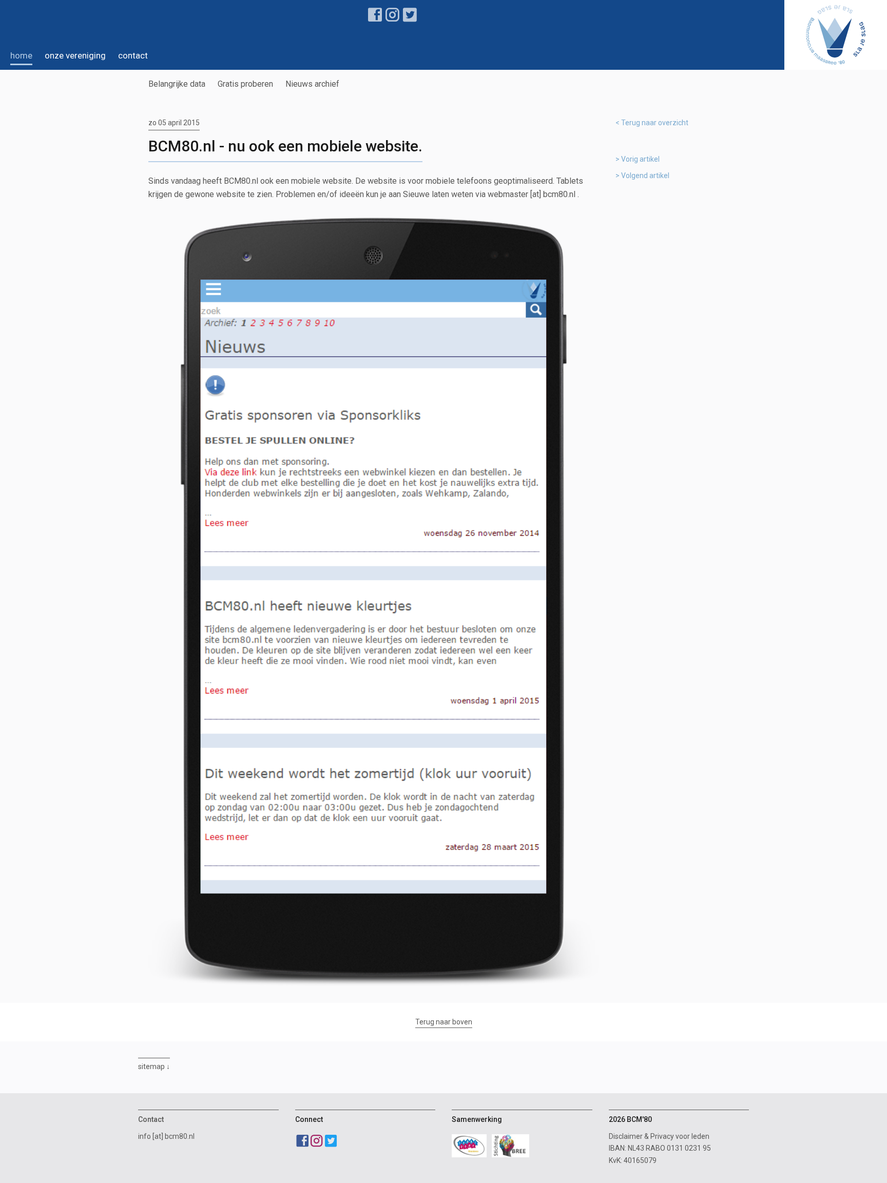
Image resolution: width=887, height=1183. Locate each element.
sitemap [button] (151, 1066)
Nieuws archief (312, 84)
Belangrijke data (176, 84)
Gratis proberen (245, 84)
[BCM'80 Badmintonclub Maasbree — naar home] (835, 35)
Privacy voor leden (679, 1136)
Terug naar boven (443, 1022)
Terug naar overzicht (654, 123)
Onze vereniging (75, 55)
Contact (133, 55)
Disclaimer (626, 1136)
